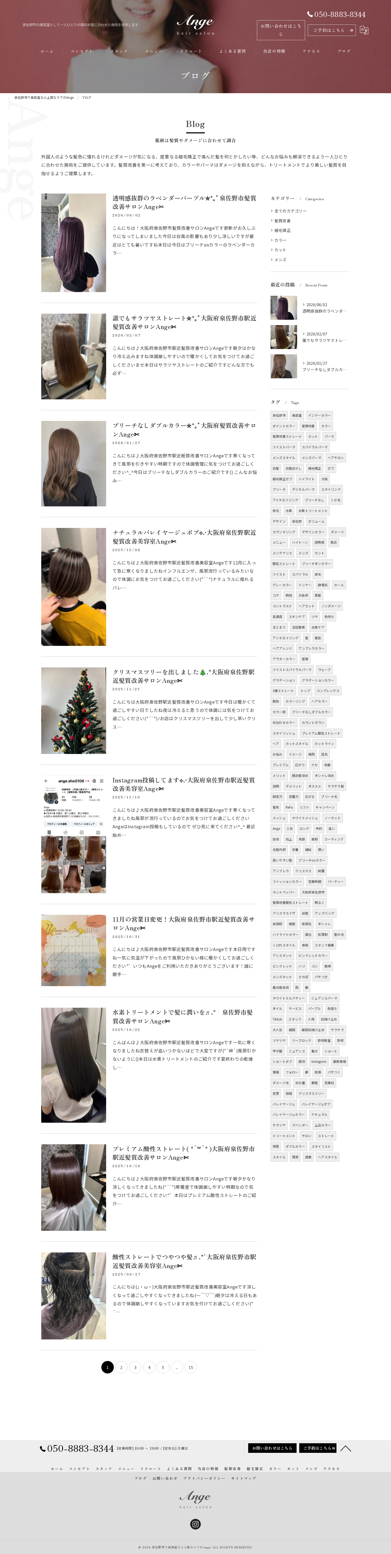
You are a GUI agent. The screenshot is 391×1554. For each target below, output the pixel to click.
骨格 (305, 945)
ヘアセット (306, 606)
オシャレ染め (324, 775)
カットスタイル (297, 743)
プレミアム (281, 764)
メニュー (279, 542)
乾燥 (318, 1072)
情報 (276, 1072)
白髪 (276, 468)
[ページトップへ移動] (345, 1448)
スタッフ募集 (324, 945)
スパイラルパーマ (315, 447)
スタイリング (331, 489)
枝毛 (276, 510)
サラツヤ (279, 1125)
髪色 (276, 807)
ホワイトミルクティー (289, 998)
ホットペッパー (284, 892)
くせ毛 (335, 500)
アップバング (324, 913)
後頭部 (277, 923)
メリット (279, 775)
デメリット (294, 786)
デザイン (279, 521)
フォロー (292, 1072)
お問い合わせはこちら (281, 30)
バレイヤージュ (284, 1104)
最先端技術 (281, 987)
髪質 (305, 659)
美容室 (297, 415)
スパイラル (300, 574)
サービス (295, 1008)
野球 (340, 1040)
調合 (308, 934)
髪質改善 (282, 220)
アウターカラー (284, 659)
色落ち (332, 1008)
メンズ (280, 259)
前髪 (305, 913)
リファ (304, 807)
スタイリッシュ (284, 733)
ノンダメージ (331, 606)
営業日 (329, 1082)
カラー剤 (279, 712)
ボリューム (316, 521)
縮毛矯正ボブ (282, 479)
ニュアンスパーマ (324, 998)
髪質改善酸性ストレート (290, 902)
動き (314, 1051)
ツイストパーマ (284, 447)
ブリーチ (279, 489)
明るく (320, 902)
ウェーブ (324, 669)
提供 (301, 1061)
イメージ (295, 754)
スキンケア (297, 616)
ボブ (331, 468)
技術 (276, 839)
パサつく (334, 1072)
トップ (305, 690)
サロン (307, 1135)
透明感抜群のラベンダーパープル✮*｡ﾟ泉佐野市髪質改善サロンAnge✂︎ (184, 202)
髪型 (318, 637)
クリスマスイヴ (284, 913)
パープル (314, 1008)
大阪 (324, 479)
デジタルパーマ (303, 489)
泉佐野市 (279, 415)
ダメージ (337, 532)
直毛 (318, 574)
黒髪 (318, 595)
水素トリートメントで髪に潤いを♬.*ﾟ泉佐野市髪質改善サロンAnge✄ (183, 1016)
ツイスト (279, 574)
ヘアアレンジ (282, 648)
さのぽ (303, 976)
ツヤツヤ (279, 1040)
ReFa (289, 807)
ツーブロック (301, 1040)
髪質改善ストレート (287, 436)
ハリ (301, 966)
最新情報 (339, 1061)
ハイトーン (300, 542)
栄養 (295, 849)
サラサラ (337, 1029)
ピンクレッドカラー (313, 955)
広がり (300, 764)
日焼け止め (329, 1019)
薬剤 (314, 839)
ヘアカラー (319, 701)
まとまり (279, 627)
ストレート (326, 1135)
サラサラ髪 (336, 786)
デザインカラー (313, 532)
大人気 (277, 1029)
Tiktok (277, 1019)
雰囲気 (306, 923)
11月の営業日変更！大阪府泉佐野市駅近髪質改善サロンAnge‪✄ (184, 923)
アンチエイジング (286, 637)
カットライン (324, 743)
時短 (289, 595)
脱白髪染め (300, 775)
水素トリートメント (313, 510)
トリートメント (284, 1135)
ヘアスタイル (327, 1157)
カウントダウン (313, 722)
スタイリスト (321, 1146)
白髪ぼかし (294, 468)
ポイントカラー (284, 426)
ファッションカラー (287, 881)
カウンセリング (284, 532)
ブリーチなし (314, 500)
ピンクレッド (282, 966)
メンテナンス (282, 553)
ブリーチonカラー (311, 860)
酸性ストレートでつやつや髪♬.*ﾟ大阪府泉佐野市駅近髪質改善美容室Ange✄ (184, 1261)
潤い (321, 849)
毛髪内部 (279, 849)
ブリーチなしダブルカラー (311, 712)
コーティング (333, 839)
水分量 (300, 1082)
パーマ (329, 436)
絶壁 (292, 923)
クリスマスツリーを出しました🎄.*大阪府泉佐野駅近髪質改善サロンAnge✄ (184, 676)
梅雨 (311, 754)
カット (280, 249)
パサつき (321, 976)
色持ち (329, 616)
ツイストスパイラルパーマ (292, 669)
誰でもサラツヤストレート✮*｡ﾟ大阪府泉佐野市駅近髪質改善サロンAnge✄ (184, 322)
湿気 (324, 754)
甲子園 (277, 1051)
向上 (289, 839)
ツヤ (314, 616)
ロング (304, 828)
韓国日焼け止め (313, 1029)
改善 (327, 764)
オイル (277, 1008)
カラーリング (295, 701)
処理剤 (323, 934)
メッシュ (279, 817)
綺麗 (321, 870)
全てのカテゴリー (290, 211)
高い (331, 828)
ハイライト (306, 479)
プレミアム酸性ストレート (321, 733)
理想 (295, 1157)
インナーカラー (319, 415)
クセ (314, 764)
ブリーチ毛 (329, 796)
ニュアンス (297, 1051)
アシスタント (282, 955)
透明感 (319, 542)
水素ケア (318, 627)
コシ (314, 966)
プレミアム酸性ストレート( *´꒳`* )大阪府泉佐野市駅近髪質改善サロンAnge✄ (184, 1153)
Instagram (319, 1061)
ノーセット (333, 817)
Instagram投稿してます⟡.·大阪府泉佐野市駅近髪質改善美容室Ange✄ (184, 784)
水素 (289, 510)
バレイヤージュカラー (289, 1114)
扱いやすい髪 (282, 860)
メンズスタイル (284, 457)
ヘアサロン (336, 457)
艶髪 (314, 1082)
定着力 (294, 796)
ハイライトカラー (286, 934)
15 (191, 1367)
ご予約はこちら (329, 30)
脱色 (276, 701)
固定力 (277, 796)
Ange (276, 828)
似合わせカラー (284, 722)
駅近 (334, 542)
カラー (280, 240)
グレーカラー (282, 585)
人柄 (311, 1019)
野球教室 (324, 1040)
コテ (276, 595)
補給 (308, 849)
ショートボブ (282, 1061)
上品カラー (323, 1125)
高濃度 (277, 616)
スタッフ (294, 1019)
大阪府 (303, 595)
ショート (331, 1051)
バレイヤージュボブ (316, 1104)
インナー (304, 585)
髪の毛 (339, 934)
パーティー (336, 881)
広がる (310, 796)
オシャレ (324, 923)
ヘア (276, 743)
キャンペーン (325, 807)
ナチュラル (319, 1114)
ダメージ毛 (281, 1082)
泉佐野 (297, 521)
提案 (308, 1157)
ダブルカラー (295, 1146)
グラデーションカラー (318, 680)
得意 (276, 1146)
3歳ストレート (283, 690)
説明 (276, 786)
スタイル (279, 1157)
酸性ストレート (284, 563)
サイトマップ (244, 1478)
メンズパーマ (311, 457)
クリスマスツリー (311, 1093)
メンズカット (282, 976)
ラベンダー (300, 1125)
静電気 (323, 585)
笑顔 (301, 839)
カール (339, 585)
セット (320, 553)
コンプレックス (328, 690)
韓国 (292, 1029)
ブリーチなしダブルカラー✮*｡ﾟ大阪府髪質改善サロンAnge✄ (184, 429)
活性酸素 (298, 627)
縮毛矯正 (282, 230)
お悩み (277, 754)
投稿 (289, 1093)
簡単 (328, 966)
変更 (276, 1093)
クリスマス (303, 870)
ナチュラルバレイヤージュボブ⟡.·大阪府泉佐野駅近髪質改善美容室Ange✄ (184, 536)
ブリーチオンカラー (316, 563)
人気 (289, 828)
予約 (318, 828)
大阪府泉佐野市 (313, 892)
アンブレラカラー (311, 648)
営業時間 (314, 881)
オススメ (314, 786)
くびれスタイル (284, 945)
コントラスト (282, 606)
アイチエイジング (285, 500)
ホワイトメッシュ (305, 817)
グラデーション (284, 680)
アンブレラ (281, 870)
